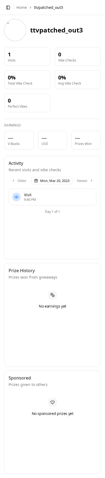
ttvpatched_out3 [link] (48, 7)
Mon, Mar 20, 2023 (54, 180)
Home (21, 7)
